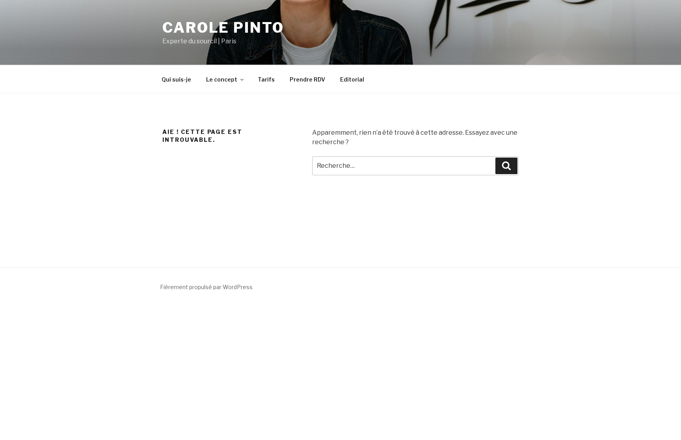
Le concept (221, 79)
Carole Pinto (223, 27)
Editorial (352, 79)
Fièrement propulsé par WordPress (206, 287)
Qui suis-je (176, 79)
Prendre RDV (307, 79)
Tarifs (266, 79)
